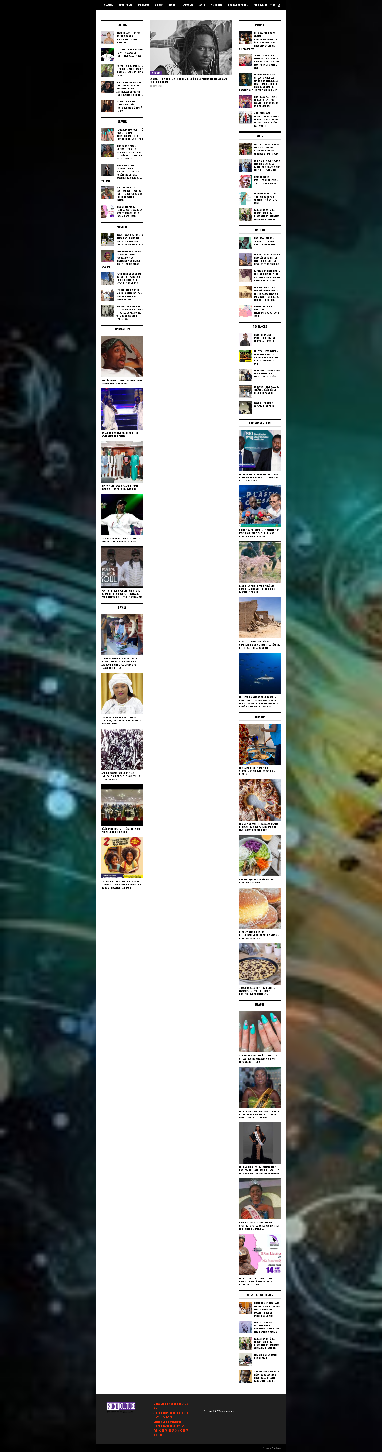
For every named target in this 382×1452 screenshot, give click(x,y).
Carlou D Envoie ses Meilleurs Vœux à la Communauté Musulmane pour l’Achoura (189, 80)
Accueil (108, 4)
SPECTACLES (126, 4)
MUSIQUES (143, 4)
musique (156, 73)
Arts (202, 4)
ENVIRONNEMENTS (238, 4)
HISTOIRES (217, 4)
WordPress (276, 1447)
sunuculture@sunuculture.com (169, 1413)
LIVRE (172, 4)
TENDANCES (187, 4)
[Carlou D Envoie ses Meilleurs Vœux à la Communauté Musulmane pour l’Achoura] (191, 47)
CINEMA (159, 4)
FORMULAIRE (260, 4)
